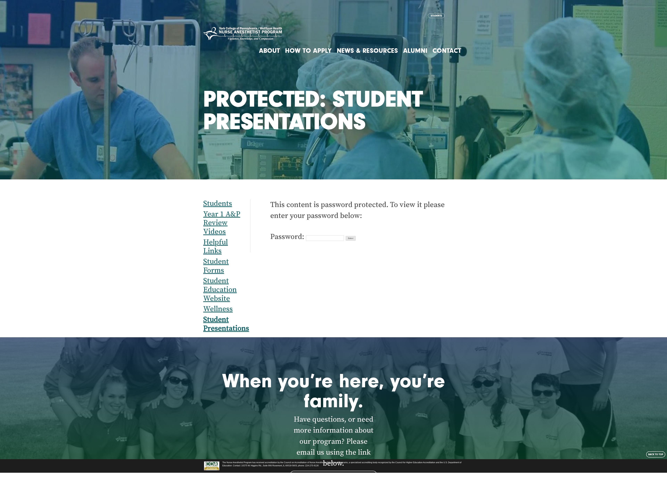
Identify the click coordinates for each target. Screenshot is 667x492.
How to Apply (308, 50)
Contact (447, 50)
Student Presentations (226, 324)
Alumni (415, 50)
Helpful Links (215, 247)
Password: (288, 236)
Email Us (333, 475)
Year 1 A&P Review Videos (221, 223)
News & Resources (367, 50)
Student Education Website (220, 289)
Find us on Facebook (333, 484)
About (269, 50)
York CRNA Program (242, 34)
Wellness (218, 309)
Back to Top (655, 454)
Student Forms (216, 266)
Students (436, 15)
